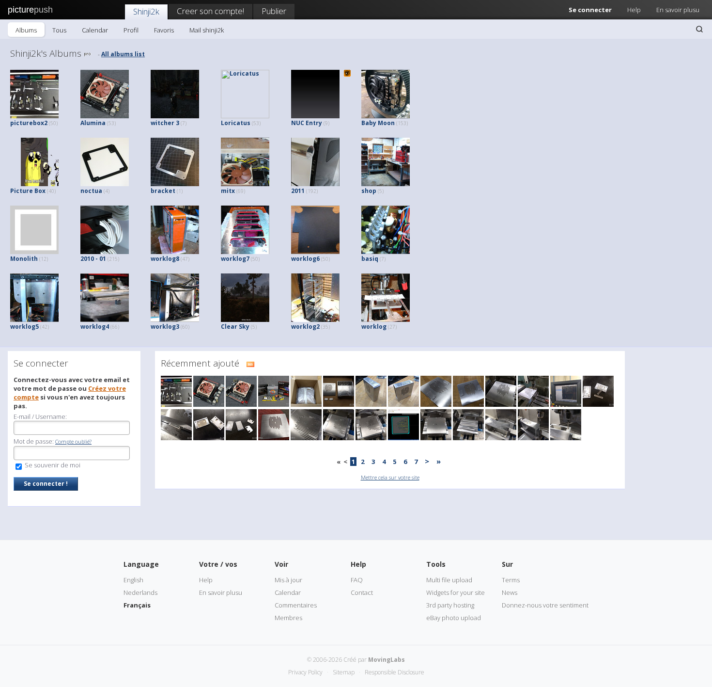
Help (634, 9)
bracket (167, 191)
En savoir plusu (677, 9)
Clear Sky (239, 326)
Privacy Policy (305, 672)
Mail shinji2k (206, 30)
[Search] (699, 29)
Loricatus (241, 123)
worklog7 (240, 259)
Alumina (98, 123)
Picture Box (33, 191)
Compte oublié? (73, 441)
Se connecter (590, 9)
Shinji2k (146, 11)
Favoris (164, 30)
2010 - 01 (99, 259)
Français (137, 605)
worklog (379, 326)
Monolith (29, 259)
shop (372, 191)
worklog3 (170, 326)
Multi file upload (449, 579)
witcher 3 (168, 123)
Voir (281, 564)
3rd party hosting (450, 605)
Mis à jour (288, 579)
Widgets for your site (455, 592)
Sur (507, 564)
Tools (436, 564)
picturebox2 (34, 123)
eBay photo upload (453, 617)
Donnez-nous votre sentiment (545, 605)
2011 (304, 191)
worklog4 (99, 326)
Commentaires (296, 605)
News (509, 592)
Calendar (95, 30)
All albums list (123, 54)
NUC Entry (310, 123)
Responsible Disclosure (394, 672)
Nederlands (140, 592)
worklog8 (170, 259)
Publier (274, 10)
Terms (511, 579)
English (133, 579)
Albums (26, 30)
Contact (362, 592)
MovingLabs (386, 659)
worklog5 (29, 326)
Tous (59, 30)
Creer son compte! (210, 10)
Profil (131, 30)
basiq (373, 259)
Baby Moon (384, 123)
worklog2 (310, 326)
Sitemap (344, 672)
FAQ (357, 579)
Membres (288, 617)
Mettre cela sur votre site (390, 477)
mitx (233, 191)
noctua (94, 191)
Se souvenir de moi (51, 465)
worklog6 (310, 259)
